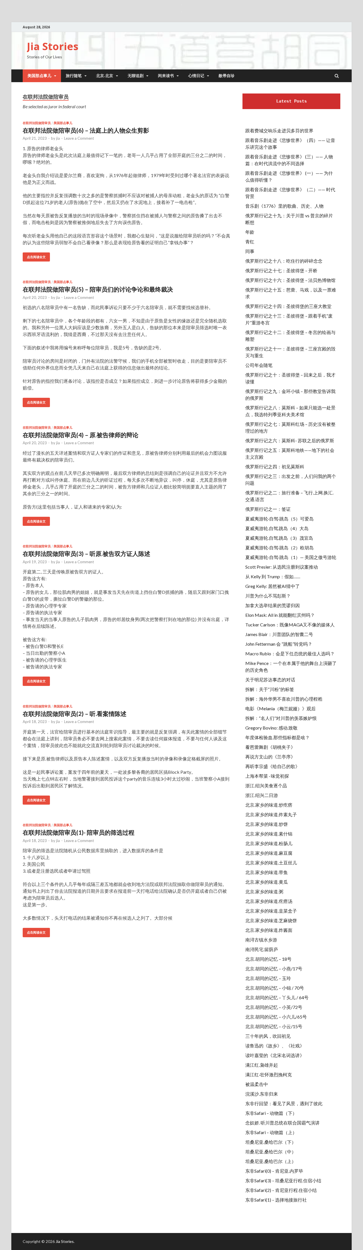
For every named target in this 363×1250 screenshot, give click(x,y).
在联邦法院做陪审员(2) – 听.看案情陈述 (74, 713)
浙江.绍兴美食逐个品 (266, 785)
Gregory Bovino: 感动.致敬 (271, 727)
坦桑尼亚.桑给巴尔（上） (270, 1161)
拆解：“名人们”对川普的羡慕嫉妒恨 (281, 718)
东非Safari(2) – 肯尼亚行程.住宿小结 (281, 1190)
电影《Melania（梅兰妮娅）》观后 (280, 708)
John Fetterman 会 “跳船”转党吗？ (278, 644)
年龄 (249, 232)
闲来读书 (166, 75)
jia (58, 138)
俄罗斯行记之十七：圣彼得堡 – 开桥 (281, 270)
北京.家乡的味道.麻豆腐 (268, 853)
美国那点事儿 (39, 75)
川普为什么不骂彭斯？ (268, 595)
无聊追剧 (135, 75)
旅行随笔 (74, 75)
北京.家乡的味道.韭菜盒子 (271, 910)
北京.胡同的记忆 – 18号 (268, 959)
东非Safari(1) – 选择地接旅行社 (276, 1199)
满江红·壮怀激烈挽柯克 (268, 1074)
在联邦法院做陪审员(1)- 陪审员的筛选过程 (78, 832)
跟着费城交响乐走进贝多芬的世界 (279, 130)
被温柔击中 (256, 1084)
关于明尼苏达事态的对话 (270, 679)
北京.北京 (104, 75)
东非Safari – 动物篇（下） (271, 1113)
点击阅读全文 (36, 257)
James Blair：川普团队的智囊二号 (279, 634)
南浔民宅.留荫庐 (261, 949)
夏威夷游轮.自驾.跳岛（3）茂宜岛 (279, 538)
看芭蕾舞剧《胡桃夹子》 (270, 747)
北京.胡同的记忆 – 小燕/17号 (273, 968)
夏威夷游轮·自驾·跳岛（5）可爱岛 (279, 518)
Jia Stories (52, 46)
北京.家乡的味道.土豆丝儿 (271, 862)
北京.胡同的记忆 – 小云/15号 (273, 1026)
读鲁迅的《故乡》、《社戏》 (274, 1045)
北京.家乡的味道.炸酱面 (268, 930)
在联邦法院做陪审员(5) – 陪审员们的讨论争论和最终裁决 (98, 289)
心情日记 (196, 75)
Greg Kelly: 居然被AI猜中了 (272, 586)
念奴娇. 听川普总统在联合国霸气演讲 (282, 1122)
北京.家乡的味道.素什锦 (268, 833)
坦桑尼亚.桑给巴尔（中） (270, 1151)
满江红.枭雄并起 (261, 1065)
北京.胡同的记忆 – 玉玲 (268, 978)
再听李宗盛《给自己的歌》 (272, 766)
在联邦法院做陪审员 (37, 123)
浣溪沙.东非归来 (261, 1093)
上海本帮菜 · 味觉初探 (267, 776)
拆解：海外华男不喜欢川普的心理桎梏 (283, 698)
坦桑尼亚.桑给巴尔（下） (270, 1142)
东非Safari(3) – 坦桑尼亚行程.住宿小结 (283, 1180)
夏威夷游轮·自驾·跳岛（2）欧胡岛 (279, 547)
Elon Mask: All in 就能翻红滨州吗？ (280, 615)
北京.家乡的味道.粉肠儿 (268, 843)
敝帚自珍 (227, 75)
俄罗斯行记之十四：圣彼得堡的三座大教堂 (288, 306)
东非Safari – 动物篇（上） (271, 1132)
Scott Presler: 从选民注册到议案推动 (281, 566)
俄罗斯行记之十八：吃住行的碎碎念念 (283, 260)
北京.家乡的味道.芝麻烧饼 (271, 920)
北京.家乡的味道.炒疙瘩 (268, 804)
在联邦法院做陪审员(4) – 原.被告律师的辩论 (80, 434)
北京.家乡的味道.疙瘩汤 (268, 901)
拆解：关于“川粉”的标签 (269, 689)
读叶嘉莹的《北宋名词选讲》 (274, 1055)
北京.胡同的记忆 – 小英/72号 (273, 1007)
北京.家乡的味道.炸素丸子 (271, 814)
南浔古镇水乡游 (261, 939)
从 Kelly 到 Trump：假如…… (272, 576)
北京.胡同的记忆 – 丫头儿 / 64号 (277, 997)
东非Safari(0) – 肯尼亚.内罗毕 (274, 1171)
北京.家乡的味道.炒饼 (266, 824)
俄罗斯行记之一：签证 (268, 509)
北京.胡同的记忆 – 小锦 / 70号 (274, 987)
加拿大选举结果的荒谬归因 (272, 605)
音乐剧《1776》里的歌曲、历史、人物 (284, 206)
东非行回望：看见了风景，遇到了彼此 (283, 1103)
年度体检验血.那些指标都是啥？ (277, 737)
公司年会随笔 (259, 365)
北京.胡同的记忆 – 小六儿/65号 (276, 1016)
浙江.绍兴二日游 (261, 795)
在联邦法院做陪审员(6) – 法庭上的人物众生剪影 (86, 130)
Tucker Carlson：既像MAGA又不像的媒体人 (290, 624)
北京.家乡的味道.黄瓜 (266, 882)
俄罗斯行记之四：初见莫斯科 (274, 466)
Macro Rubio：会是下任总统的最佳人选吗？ (290, 653)
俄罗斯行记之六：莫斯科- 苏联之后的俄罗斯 (289, 440)
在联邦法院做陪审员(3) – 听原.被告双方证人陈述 (86, 553)
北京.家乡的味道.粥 (264, 891)
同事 (249, 251)
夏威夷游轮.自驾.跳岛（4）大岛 (277, 528)
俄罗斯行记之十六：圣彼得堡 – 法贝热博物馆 (290, 280)
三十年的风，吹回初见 (268, 1036)
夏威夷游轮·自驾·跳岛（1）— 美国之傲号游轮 (290, 557)
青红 (249, 241)
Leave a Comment (79, 138)
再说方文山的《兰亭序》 (270, 756)
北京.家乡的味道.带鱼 (266, 872)
